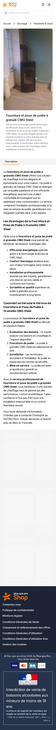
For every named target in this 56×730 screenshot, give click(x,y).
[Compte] (49, 5)
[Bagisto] (9, 4)
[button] (43, 4)
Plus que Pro (43, 656)
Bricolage (22, 23)
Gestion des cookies (14, 644)
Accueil (7, 23)
